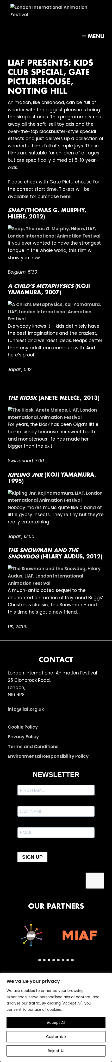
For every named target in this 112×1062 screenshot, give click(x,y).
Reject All (56, 1050)
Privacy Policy (23, 737)
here (65, 196)
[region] (56, 1017)
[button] (31, 935)
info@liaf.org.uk (26, 709)
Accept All (56, 1022)
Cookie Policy (23, 727)
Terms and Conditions (33, 746)
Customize (56, 1036)
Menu (96, 36)
